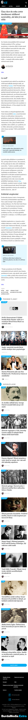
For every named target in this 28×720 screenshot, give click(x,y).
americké (4, 275)
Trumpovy (8, 228)
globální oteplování (16, 292)
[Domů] (4, 2)
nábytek (20, 709)
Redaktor (7, 379)
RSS (15, 682)
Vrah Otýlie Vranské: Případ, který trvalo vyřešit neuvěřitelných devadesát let (14, 571)
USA (8, 290)
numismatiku (16, 712)
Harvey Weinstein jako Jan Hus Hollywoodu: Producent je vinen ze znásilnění (14, 374)
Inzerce (4, 690)
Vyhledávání (26, 2)
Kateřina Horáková (9, 326)
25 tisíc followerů (15, 699)
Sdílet (2, 72)
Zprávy (4, 6)
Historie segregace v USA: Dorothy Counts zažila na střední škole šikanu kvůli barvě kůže (14, 432)
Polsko (11, 86)
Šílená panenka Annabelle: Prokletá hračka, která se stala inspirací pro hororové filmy (14, 516)
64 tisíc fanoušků (16, 694)
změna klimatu (5, 294)
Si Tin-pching (5, 292)
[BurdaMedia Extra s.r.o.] (14, 716)
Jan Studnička (9, 66)
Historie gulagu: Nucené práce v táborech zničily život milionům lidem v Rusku (13, 488)
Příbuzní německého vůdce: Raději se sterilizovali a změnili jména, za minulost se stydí (14, 654)
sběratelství (22, 710)
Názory (18, 6)
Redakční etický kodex (8, 685)
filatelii (10, 712)
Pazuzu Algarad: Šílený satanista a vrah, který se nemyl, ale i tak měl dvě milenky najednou (14, 460)
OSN (14, 114)
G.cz (11, 706)
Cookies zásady (18, 690)
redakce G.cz (4, 352)
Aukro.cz (10, 710)
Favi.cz (16, 709)
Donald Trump (14, 290)
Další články (14, 665)
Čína (19, 181)
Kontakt (5, 682)
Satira (11, 6)
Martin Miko (7, 410)
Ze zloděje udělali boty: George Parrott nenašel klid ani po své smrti (13, 405)
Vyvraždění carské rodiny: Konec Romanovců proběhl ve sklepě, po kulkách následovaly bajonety (14, 599)
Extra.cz (11, 709)
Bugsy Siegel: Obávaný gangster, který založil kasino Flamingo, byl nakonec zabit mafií (14, 543)
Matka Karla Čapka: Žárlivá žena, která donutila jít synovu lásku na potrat (14, 626)
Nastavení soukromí (19, 677)
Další (24, 6)
